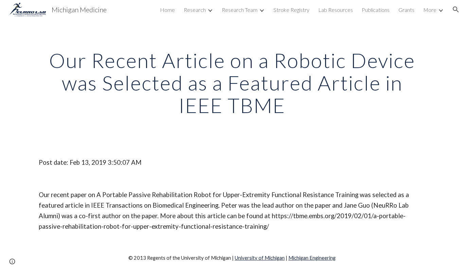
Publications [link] (376, 9)
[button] (456, 9)
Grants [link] (406, 9)
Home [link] (167, 9)
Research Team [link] (239, 9)
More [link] (429, 9)
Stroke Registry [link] (291, 9)
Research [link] (195, 9)
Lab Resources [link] (335, 9)
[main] (232, 82)
